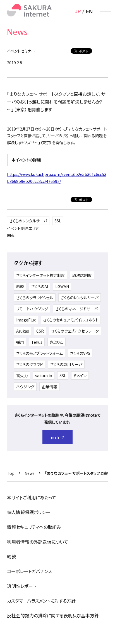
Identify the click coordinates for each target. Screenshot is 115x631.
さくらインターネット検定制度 (40, 275)
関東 (11, 235)
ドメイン (80, 375)
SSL (57, 221)
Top (11, 473)
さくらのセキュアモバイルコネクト (71, 320)
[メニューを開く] (105, 11)
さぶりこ (56, 342)
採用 (20, 342)
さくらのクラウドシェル (34, 297)
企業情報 (49, 386)
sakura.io (43, 375)
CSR (40, 331)
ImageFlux (26, 320)
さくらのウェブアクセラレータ (75, 331)
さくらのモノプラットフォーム (39, 353)
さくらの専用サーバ (66, 364)
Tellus (36, 342)
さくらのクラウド (29, 364)
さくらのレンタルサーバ (28, 221)
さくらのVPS (80, 353)
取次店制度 (82, 275)
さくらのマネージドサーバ (76, 308)
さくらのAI (39, 286)
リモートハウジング (32, 308)
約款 (20, 286)
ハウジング (25, 386)
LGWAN (62, 286)
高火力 (22, 375)
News (30, 473)
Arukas (22, 331)
